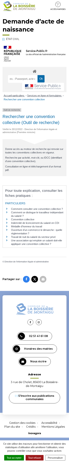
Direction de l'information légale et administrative (27, 262)
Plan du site (12, 426)
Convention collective (22, 219)
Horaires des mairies (38, 348)
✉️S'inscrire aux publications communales (34, 397)
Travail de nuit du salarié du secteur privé (33, 237)
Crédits (31, 426)
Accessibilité (49, 422)
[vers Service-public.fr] (43, 87)
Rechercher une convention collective (24, 99)
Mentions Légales (53, 426)
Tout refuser (34, 457)
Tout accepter (14, 457)
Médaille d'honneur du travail (26, 226)
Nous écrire (38, 361)
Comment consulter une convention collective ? (37, 208)
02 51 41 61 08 (38, 336)
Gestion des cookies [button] (22, 422)
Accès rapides (57, 9)
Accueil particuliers (14, 95)
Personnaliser (55, 457)
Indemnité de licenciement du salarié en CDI (35, 222)
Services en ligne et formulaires (44, 95)
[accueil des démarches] (34, 71)
